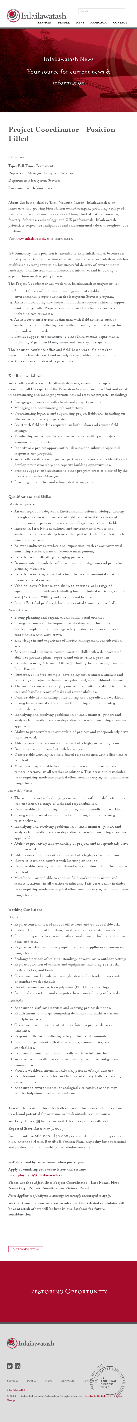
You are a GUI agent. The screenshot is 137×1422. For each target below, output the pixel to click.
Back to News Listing (26, 1249)
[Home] (38, 15)
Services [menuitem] (45, 22)
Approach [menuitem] (99, 22)
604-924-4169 (16, 1390)
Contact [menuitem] (120, 22)
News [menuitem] (80, 22)
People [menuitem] (64, 22)
